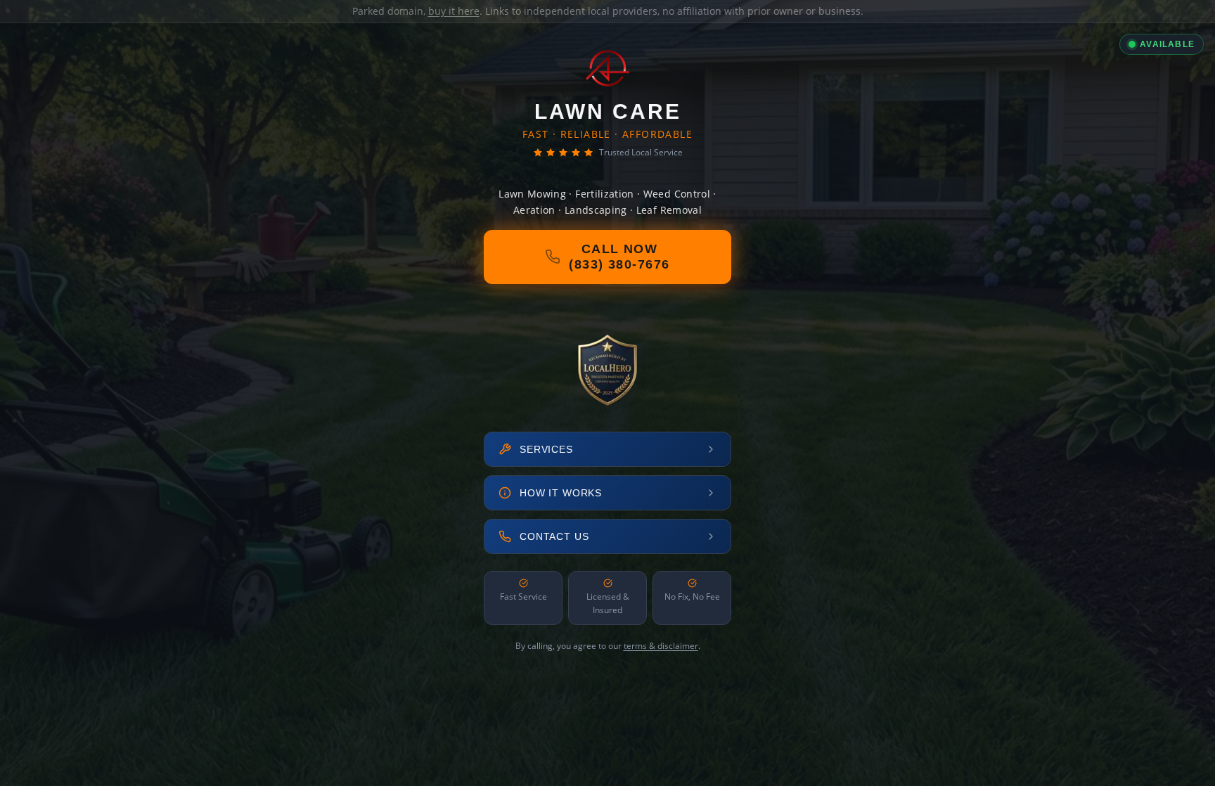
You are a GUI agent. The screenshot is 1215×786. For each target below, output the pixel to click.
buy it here (454, 11)
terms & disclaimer (661, 646)
